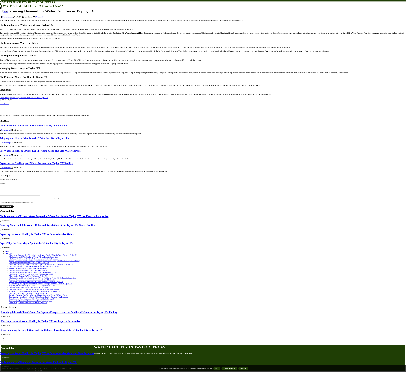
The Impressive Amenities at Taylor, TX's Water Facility (28, 270)
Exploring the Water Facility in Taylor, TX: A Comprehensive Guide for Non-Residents (38, 297)
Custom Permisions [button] (229, 368)
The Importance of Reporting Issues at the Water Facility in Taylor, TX (32, 272)
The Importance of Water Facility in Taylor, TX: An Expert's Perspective (33, 257)
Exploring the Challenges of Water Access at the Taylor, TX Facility (32, 280)
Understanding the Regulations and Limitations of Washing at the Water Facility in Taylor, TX (40, 284)
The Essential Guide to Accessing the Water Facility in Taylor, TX (31, 274)
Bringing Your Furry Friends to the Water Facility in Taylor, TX (30, 301)
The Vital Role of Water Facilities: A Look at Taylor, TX (28, 293)
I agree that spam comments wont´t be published (17, 203)
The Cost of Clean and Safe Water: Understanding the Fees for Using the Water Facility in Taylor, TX (43, 255)
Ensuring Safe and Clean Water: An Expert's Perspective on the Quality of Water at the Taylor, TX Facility (44, 261)
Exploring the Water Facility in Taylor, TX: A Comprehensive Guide (32, 285)
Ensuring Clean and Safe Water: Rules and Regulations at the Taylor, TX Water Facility (38, 295)
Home (7, 251)
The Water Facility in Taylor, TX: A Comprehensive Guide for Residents (33, 259)
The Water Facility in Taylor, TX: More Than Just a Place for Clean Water (34, 266)
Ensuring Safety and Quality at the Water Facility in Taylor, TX (30, 268)
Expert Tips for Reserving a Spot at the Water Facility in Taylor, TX (31, 299)
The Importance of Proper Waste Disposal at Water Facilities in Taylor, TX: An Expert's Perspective (42, 278)
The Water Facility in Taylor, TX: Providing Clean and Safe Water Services (34, 289)
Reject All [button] (243, 368)
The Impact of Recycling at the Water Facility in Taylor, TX (29, 263)
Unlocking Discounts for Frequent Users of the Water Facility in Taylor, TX (34, 291)
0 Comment (39, 17)
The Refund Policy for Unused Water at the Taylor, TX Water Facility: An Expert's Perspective (41, 265)
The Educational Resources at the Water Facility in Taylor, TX (30, 287)
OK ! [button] (216, 368)
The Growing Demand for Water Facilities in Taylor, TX (28, 276)
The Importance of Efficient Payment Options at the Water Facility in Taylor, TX (36, 282)
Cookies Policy (207, 368)
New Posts (8, 253)
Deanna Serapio (7, 17)
